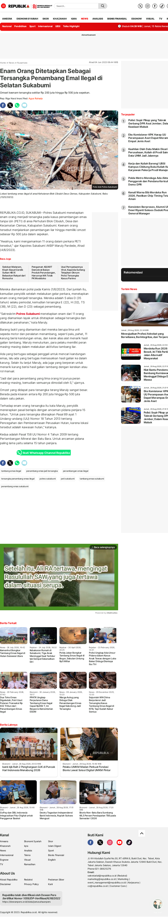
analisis (97, 18)
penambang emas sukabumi (14, 486)
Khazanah (5, 845)
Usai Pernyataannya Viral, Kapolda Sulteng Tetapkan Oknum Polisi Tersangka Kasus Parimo (73, 272)
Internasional (45, 26)
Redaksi (28, 879)
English (52, 859)
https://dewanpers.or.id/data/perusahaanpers (26, 901)
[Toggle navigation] (3, 6)
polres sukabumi (48, 478)
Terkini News (129, 289)
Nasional (7, 26)
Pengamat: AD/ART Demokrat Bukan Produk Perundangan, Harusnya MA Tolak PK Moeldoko (44, 272)
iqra (74, 18)
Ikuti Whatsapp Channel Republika (46, 452)
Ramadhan (29, 864)
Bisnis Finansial (117, 18)
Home (3, 62)
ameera (7, 18)
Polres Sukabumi (28, 313)
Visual (27, 859)
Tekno (27, 855)
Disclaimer (5, 884)
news (84, 18)
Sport (32, 26)
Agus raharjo (35, 98)
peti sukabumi (67, 478)
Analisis (28, 850)
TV (160, 18)
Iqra (26, 845)
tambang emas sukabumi (92, 478)
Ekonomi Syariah (27, 18)
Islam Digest (54, 845)
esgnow (136, 18)
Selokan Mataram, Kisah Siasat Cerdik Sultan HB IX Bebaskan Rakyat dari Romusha (14, 272)
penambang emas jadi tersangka (42, 471)
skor (45, 18)
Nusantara (22, 62)
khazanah (60, 18)
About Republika (8, 879)
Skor (50, 841)
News (11, 62)
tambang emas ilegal (11, 471)
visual (150, 18)
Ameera (4, 841)
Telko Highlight (71, 26)
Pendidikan (20, 26)
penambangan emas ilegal (75, 471)
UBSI (57, 26)
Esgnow (4, 859)
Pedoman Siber (56, 879)
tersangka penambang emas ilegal (17, 478)
